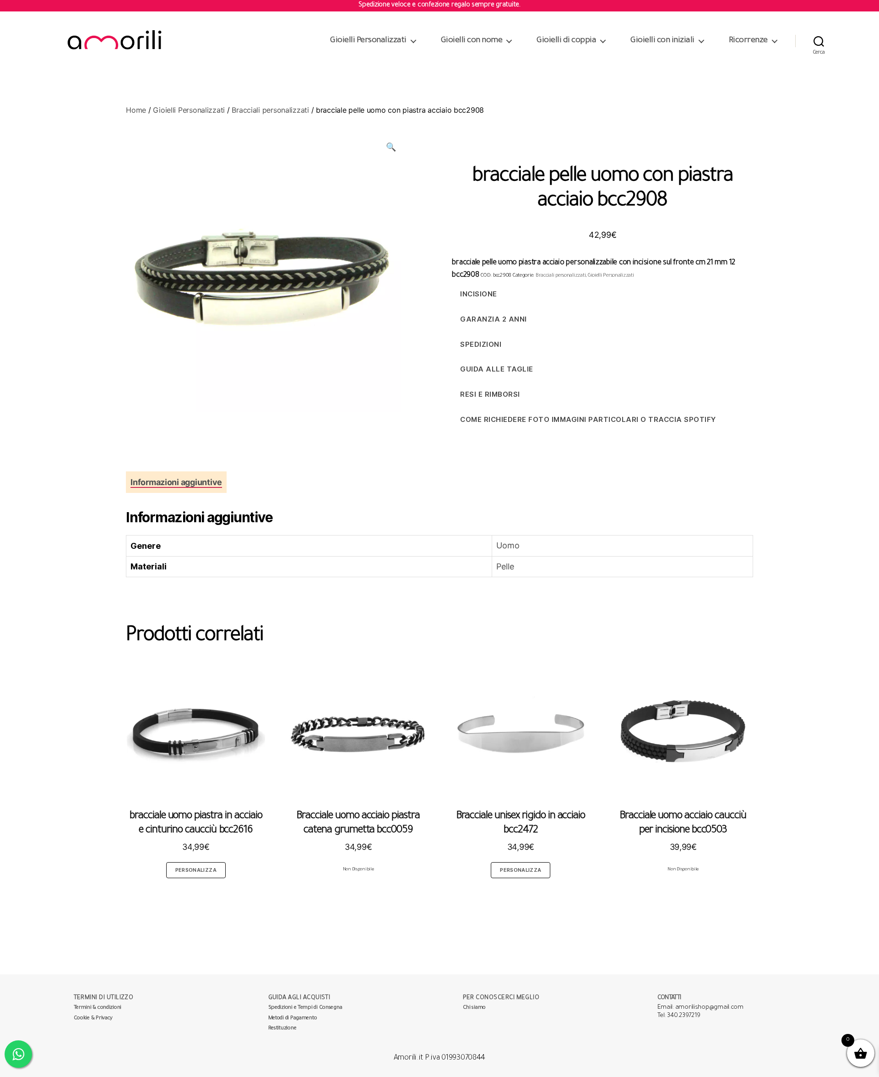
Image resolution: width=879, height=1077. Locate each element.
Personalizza (196, 870)
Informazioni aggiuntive (176, 482)
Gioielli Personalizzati (368, 40)
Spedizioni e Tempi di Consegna (305, 1008)
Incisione (478, 294)
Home (136, 110)
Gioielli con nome (472, 40)
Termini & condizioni (98, 1008)
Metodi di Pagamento (292, 1019)
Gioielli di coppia (566, 40)
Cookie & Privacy (93, 1019)
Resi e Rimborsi (490, 394)
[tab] (176, 482)
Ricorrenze (748, 40)
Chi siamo (474, 1008)
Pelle (505, 566)
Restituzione (282, 1029)
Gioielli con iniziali (662, 40)
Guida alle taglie (496, 369)
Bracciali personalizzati (270, 110)
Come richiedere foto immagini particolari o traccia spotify (588, 419)
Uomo (508, 545)
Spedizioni (480, 344)
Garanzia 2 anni (493, 319)
